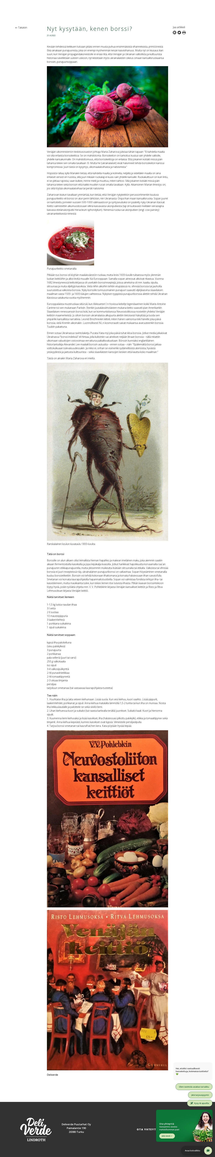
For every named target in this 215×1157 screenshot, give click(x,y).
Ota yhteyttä (148, 1129)
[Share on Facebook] (175, 32)
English (206, 2)
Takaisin (22, 27)
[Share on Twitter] (180, 32)
